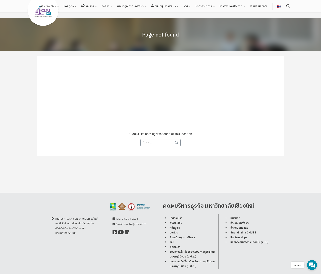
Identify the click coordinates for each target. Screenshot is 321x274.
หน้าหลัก (235, 218)
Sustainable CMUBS (243, 232)
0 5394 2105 (130, 218)
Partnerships (238, 237)
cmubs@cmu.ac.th (135, 224)
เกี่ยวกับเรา (87, 6)
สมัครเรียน (50, 6)
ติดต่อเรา (175, 247)
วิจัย (185, 6)
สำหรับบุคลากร (239, 228)
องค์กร (105, 6)
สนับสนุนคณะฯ (258, 6)
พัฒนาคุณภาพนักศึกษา (130, 6)
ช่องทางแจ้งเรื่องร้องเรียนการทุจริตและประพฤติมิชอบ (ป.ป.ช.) (192, 254)
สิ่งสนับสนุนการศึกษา (163, 6)
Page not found (160, 34)
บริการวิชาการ (203, 6)
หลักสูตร (69, 6)
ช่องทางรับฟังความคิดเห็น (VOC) (249, 242)
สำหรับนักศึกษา (239, 223)
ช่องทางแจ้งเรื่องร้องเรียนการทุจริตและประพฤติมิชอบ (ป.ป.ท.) (192, 264)
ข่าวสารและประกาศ (231, 6)
